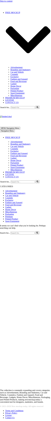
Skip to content (6, 1)
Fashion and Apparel (19, 79)
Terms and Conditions (14, 411)
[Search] (37, 107)
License (8, 415)
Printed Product (16, 91)
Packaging (14, 88)
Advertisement (16, 67)
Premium (9, 216)
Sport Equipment (17, 93)
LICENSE (9, 100)
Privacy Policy (11, 413)
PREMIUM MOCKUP (15, 98)
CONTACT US (12, 102)
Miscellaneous (16, 95)
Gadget (13, 84)
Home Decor (15, 86)
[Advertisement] (25, 259)
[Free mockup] (16, 8)
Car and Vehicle (17, 72)
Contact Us (10, 418)
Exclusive (14, 77)
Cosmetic (14, 74)
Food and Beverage (18, 81)
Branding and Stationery (20, 70)
